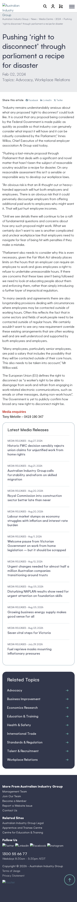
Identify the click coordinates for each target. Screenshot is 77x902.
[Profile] (53, 6)
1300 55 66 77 (14, 854)
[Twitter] (8, 845)
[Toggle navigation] (72, 6)
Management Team (14, 791)
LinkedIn (47, 100)
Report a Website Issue (17, 805)
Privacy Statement (13, 875)
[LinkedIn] (22, 845)
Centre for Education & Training (22, 832)
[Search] (45, 6)
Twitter (60, 100)
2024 (58, 19)
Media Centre (46, 19)
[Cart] (60, 6)
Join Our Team (11, 796)
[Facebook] (38, 845)
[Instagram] (55, 845)
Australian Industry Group (15, 19)
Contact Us (9, 810)
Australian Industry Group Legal (23, 823)
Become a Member (14, 801)
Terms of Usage (11, 870)
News (34, 19)
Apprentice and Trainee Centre (22, 827)
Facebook (33, 100)
